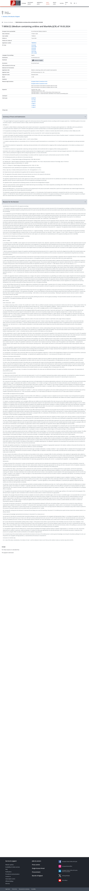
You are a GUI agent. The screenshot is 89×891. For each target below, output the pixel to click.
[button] (44, 116)
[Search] (71, 3)
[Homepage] (2, 22)
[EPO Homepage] (16, 3)
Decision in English (38, 60)
